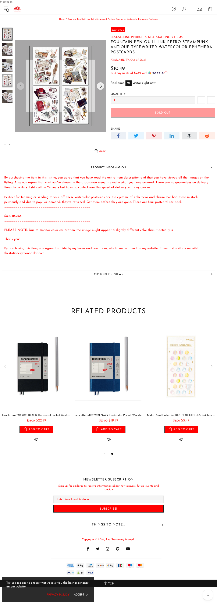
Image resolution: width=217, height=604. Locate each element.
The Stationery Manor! (17, 9)
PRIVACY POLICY (58, 594)
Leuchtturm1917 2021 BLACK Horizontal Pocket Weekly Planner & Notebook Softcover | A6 (36, 415)
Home (62, 19)
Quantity (118, 94)
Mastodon (6, 1)
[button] (163, 73)
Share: (115, 129)
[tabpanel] (36, 387)
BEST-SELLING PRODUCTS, (129, 37)
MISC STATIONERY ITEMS (165, 37)
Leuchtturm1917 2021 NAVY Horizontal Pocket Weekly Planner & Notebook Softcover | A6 (109, 415)
